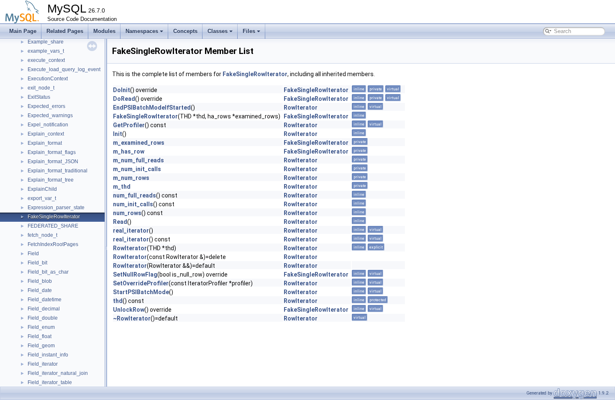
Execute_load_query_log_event (64, 69)
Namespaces (142, 31)
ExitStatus (39, 97)
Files (249, 31)
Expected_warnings (50, 115)
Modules (104, 31)
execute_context (46, 60)
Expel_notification (48, 125)
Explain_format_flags (52, 152)
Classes (218, 31)
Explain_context (46, 134)
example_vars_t (46, 51)
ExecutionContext (48, 79)
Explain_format (45, 143)
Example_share (46, 42)
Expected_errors (46, 106)
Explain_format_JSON (53, 161)
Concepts (185, 31)
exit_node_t (41, 88)
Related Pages (64, 31)
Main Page (22, 31)
